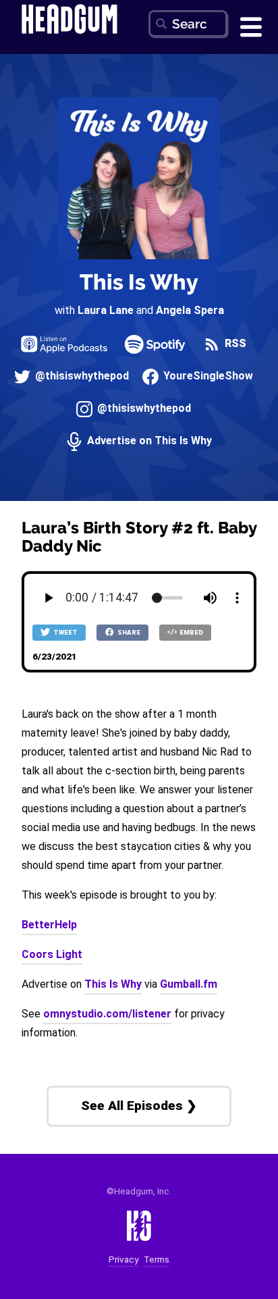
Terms (156, 1259)
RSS (234, 344)
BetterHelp (49, 924)
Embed (190, 632)
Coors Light (52, 954)
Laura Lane (106, 310)
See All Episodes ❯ (139, 1105)
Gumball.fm (188, 984)
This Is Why (139, 281)
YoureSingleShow (207, 376)
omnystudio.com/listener (107, 1013)
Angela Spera (190, 310)
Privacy (123, 1259)
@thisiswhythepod (80, 376)
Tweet (65, 632)
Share (128, 632)
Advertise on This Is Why (148, 441)
